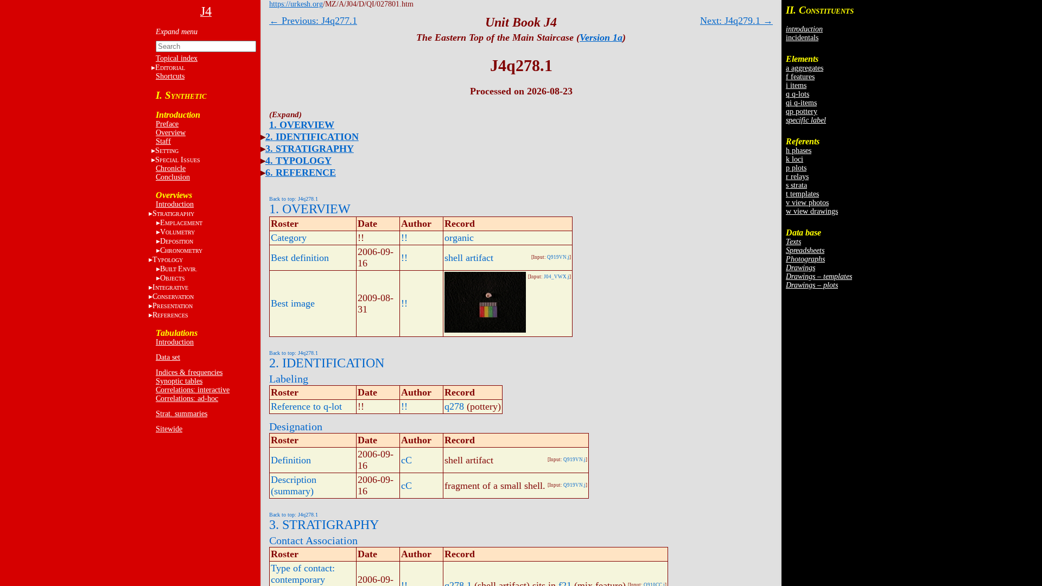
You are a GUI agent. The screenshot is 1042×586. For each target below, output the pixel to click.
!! (404, 237)
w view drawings (812, 211)
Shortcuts (170, 76)
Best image (293, 303)
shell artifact (468, 257)
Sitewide (169, 429)
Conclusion (173, 177)
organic (459, 237)
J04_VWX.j (556, 276)
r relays (797, 177)
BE (179, 269)
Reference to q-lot (306, 406)
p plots (796, 168)
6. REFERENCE (300, 172)
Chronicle (171, 168)
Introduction (175, 204)
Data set (168, 357)
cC (406, 460)
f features (800, 77)
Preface (167, 124)
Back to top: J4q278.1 (293, 199)
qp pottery (801, 111)
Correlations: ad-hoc (187, 398)
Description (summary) (293, 485)
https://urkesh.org (296, 4)
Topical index (177, 58)
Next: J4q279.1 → (736, 20)
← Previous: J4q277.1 (313, 20)
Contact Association (313, 540)
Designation (295, 426)
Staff (163, 141)
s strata (796, 185)
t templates (802, 194)
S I (177, 160)
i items (796, 85)
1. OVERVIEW (301, 124)
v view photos (807, 203)
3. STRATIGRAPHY (309, 148)
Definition (291, 460)
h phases (798, 150)
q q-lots (797, 94)
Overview (171, 133)
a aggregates (804, 68)
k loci (794, 159)
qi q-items (801, 103)
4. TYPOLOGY (298, 160)
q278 (454, 406)
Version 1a (601, 37)
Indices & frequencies (189, 372)
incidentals (802, 38)
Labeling (288, 379)
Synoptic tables (179, 381)
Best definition (300, 257)
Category (289, 237)
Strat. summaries (181, 414)
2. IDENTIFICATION (312, 136)
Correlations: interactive (193, 390)
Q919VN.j (558, 257)
